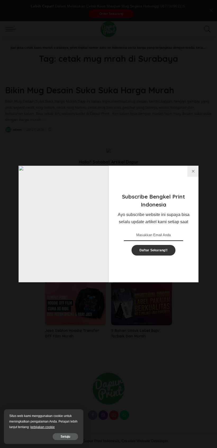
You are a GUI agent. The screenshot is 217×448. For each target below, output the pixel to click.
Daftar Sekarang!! (153, 250)
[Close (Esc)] (192, 171)
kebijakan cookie (42, 427)
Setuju (65, 436)
